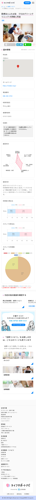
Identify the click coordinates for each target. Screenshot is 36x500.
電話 (21, 44)
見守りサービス (5, 466)
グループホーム (5, 428)
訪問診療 (3, 452)
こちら (20, 286)
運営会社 (19, 494)
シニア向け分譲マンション (8, 476)
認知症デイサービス (6, 426)
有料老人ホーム (5, 474)
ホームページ (11, 44)
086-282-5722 (7, 96)
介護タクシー (4, 444)
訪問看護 (3, 454)
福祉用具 (3, 414)
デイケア (3, 456)
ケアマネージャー (5, 418)
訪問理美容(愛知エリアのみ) (8, 447)
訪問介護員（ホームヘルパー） (9, 412)
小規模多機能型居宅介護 (7, 430)
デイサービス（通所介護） (8, 410)
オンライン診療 (5, 461)
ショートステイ (5, 421)
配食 (2, 442)
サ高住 (3, 472)
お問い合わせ (10, 494)
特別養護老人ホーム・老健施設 (9, 478)
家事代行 (3, 438)
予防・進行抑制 (5, 432)
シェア (28, 44)
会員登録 (27, 2)
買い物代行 (4, 440)
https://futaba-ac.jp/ (9, 86)
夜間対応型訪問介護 (6, 416)
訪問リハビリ (4, 458)
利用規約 (26, 494)
